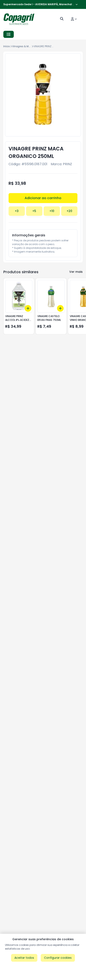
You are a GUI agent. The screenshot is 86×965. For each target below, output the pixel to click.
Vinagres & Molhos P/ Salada (30, 46)
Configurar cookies (58, 958)
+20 (69, 211)
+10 (51, 211)
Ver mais (76, 272)
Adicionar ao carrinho (43, 198)
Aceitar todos (24, 958)
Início (6, 46)
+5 (34, 211)
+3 (17, 211)
